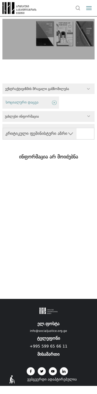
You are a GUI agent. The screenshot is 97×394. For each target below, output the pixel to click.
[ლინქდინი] (64, 371)
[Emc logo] (14, 9)
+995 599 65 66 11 (48, 346)
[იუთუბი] (53, 371)
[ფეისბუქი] (31, 371)
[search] (78, 8)
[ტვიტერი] (42, 371)
